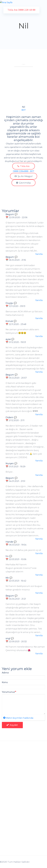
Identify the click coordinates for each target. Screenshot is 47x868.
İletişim (6, 841)
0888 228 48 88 (12, 782)
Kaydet (13, 725)
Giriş (6, 791)
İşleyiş (5, 819)
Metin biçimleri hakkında (19, 718)
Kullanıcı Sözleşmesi (13, 809)
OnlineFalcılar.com (15, 768)
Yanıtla (39, 254)
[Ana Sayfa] (6, 2)
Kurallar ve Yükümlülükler (16, 814)
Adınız (5, 672)
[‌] (4, 854)
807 (24, 110)
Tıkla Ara (24, 166)
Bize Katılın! (8, 836)
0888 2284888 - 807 (23, 171)
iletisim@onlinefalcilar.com (17, 777)
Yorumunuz (8, 692)
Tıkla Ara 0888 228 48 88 (21, 10)
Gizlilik (5, 805)
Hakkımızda (8, 832)
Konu (5, 682)
